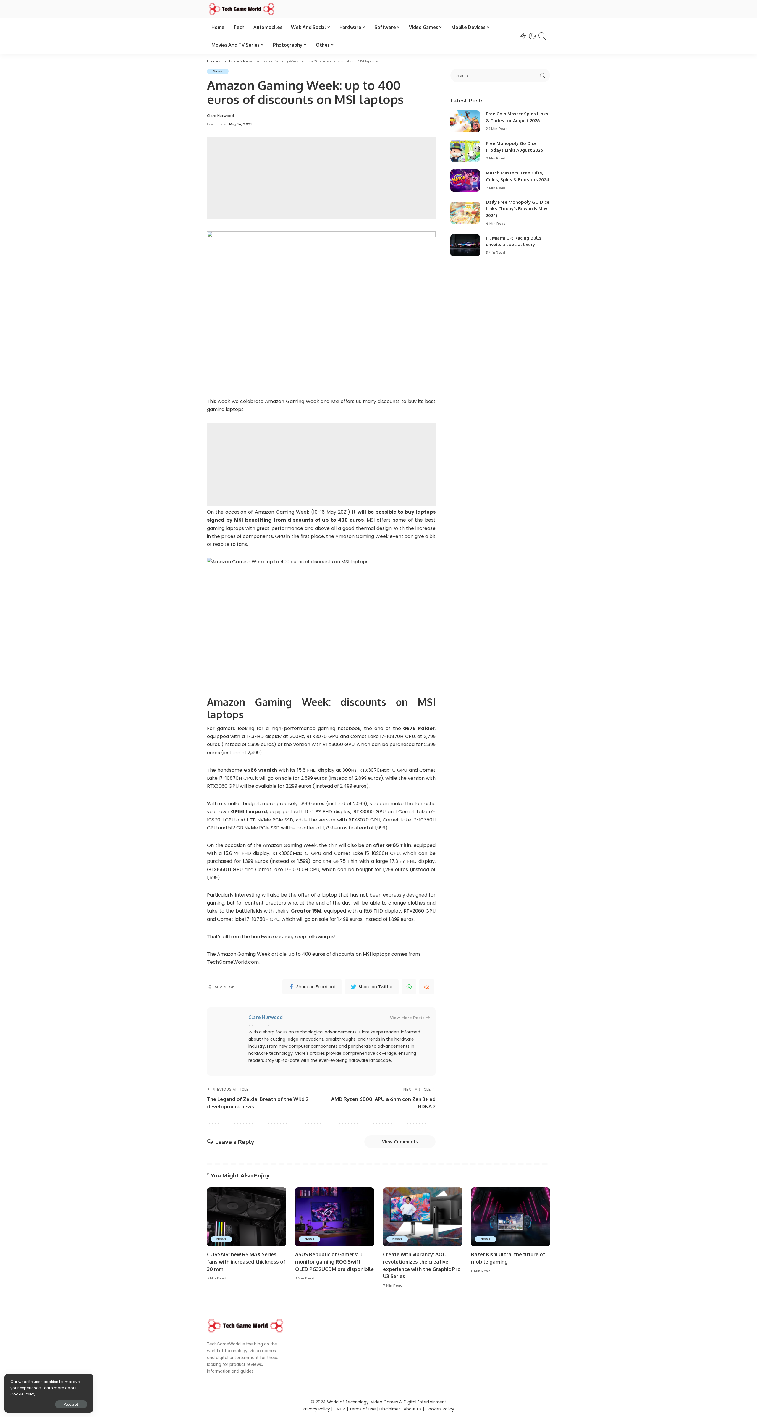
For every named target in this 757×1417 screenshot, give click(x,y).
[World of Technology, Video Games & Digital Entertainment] (241, 9)
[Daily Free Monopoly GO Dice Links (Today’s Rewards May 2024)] (465, 213)
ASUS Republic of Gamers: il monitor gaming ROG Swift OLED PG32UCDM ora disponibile (334, 1261)
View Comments (400, 1141)
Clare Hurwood (220, 115)
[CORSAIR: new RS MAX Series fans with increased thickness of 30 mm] (246, 1217)
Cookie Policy (22, 1394)
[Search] (542, 36)
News (218, 71)
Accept (71, 1404)
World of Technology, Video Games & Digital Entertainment (386, 1402)
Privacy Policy (316, 1409)
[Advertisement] (321, 178)
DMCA (340, 1409)
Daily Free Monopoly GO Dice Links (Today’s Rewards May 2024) (517, 208)
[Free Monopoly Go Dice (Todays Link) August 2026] (465, 151)
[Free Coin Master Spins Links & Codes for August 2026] (465, 121)
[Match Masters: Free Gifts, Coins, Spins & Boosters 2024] (465, 180)
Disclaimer (389, 1409)
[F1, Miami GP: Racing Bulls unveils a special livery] (465, 245)
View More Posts (407, 1017)
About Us (413, 1409)
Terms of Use (362, 1409)
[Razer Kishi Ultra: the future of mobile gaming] (510, 1217)
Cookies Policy (439, 1409)
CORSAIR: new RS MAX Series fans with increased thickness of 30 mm (246, 1261)
